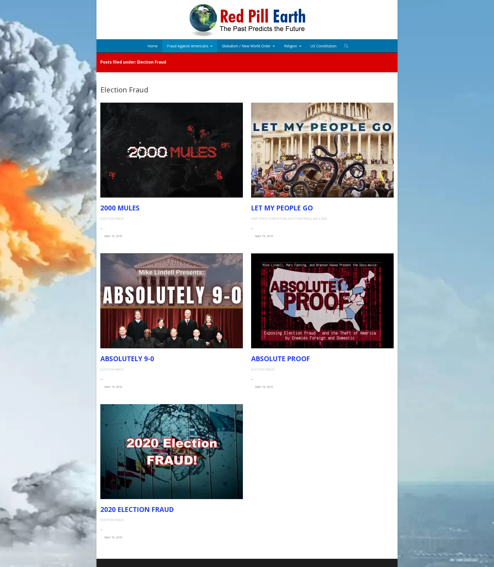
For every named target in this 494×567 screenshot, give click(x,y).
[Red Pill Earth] (247, 19)
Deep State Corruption (269, 218)
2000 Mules (119, 207)
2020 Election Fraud (137, 509)
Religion (290, 45)
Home (152, 45)
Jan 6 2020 (320, 218)
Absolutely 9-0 (127, 358)
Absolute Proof (280, 358)
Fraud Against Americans (187, 45)
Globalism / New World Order (246, 45)
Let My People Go (282, 207)
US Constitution (324, 45)
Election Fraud (112, 218)
